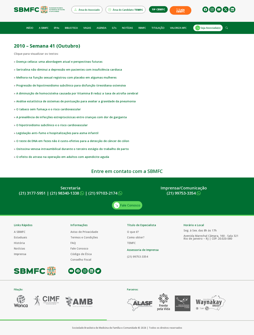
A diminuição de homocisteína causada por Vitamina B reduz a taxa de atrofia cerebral (77, 93)
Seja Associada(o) (210, 28)
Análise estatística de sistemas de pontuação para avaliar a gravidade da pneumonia (76, 101)
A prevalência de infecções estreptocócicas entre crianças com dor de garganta (71, 117)
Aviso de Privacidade (84, 232)
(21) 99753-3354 (182, 193)
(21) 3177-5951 (32, 193)
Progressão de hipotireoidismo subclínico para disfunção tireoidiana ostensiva (71, 85)
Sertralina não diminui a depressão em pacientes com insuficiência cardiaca (69, 69)
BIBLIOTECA (71, 28)
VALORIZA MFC (178, 28)
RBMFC (142, 28)
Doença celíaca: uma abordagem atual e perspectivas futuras (59, 61)
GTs (114, 28)
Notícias (19, 248)
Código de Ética (81, 254)
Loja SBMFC (180, 10)
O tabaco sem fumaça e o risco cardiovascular (48, 109)
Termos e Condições (84, 237)
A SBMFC (43, 28)
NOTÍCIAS (127, 28)
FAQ (73, 243)
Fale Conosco (129, 205)
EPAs (56, 28)
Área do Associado (89, 10)
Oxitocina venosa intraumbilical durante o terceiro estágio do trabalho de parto (72, 149)
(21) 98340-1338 (65, 193)
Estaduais (20, 237)
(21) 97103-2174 (103, 193)
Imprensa (20, 254)
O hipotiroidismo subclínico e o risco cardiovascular (52, 125)
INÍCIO (29, 28)
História (19, 243)
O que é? (133, 232)
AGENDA (101, 28)
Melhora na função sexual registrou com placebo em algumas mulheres (66, 77)
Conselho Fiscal (80, 259)
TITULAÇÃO (158, 28)
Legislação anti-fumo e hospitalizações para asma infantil (57, 133)
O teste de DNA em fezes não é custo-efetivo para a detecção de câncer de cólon (72, 141)
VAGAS (87, 28)
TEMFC (131, 243)
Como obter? (135, 237)
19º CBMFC (158, 9)
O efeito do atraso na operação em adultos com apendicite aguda (62, 157)
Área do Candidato (127, 10)
